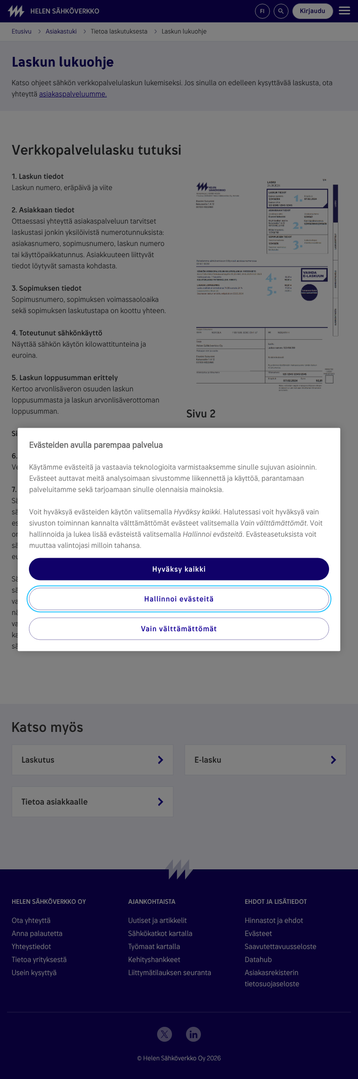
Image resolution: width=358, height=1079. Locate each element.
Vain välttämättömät (179, 628)
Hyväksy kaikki (179, 569)
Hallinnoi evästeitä (178, 598)
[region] (179, 539)
